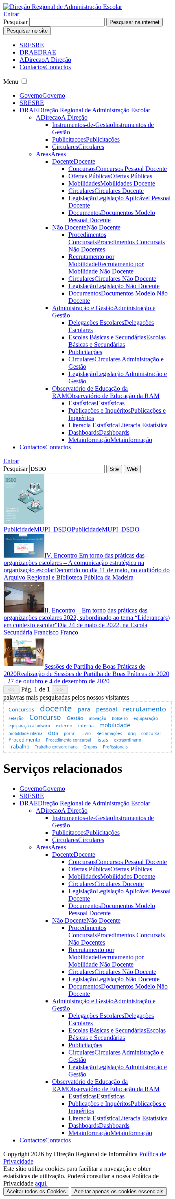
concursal (151, 733)
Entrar (11, 14)
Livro (86, 733)
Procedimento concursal (68, 740)
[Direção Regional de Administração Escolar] (62, 6)
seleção (16, 718)
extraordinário (127, 740)
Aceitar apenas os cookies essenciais (119, 1191)
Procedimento (24, 739)
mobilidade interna (25, 733)
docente (56, 708)
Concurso (45, 717)
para (84, 709)
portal (70, 733)
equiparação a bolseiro (29, 726)
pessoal (106, 709)
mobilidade (114, 725)
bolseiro (120, 718)
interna (86, 725)
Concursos (21, 709)
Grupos (90, 747)
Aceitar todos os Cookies (36, 1191)
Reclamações (109, 733)
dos (53, 733)
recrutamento (144, 708)
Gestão (75, 718)
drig (132, 733)
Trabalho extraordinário (56, 747)
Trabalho (19, 746)
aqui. (41, 1183)
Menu (10, 81)
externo (64, 725)
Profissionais (115, 747)
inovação (97, 718)
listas (102, 739)
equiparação (145, 718)
